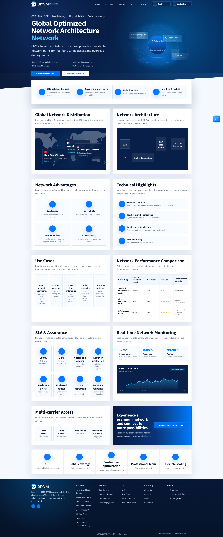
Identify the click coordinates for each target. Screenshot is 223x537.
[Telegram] (33, 506)
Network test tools (75, 73)
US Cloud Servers (83, 501)
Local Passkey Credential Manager (84, 524)
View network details (45, 73)
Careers (147, 494)
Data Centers (104, 490)
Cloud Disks (80, 518)
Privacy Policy (180, 533)
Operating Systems (106, 502)
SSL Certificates (82, 514)
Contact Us (148, 502)
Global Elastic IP (82, 510)
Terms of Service (128, 498)
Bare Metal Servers (83, 505)
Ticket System (175, 498)
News (146, 498)
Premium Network (106, 494)
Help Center (126, 494)
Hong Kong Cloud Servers (83, 491)
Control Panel (104, 498)
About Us (148, 490)
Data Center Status (128, 502)
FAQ (123, 490)
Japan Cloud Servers (84, 497)
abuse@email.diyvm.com (180, 494)
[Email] (38, 506)
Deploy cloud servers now (171, 425)
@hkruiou (174, 490)
